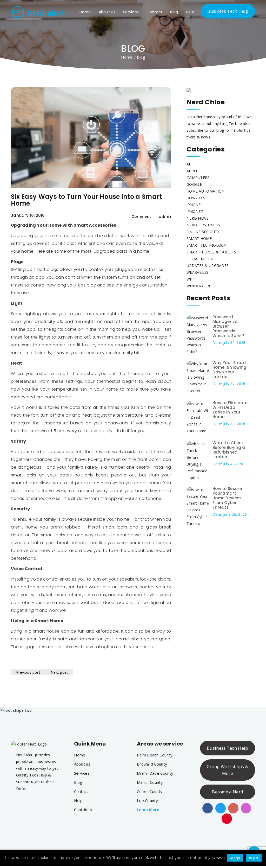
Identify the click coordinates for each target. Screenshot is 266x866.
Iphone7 (195, 211)
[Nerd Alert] (38, 11)
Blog (174, 12)
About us (107, 12)
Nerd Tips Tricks (203, 224)
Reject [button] (253, 858)
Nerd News (198, 218)
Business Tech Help (228, 11)
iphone (194, 204)
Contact (154, 12)
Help (190, 12)
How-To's (196, 197)
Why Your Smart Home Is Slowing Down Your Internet (229, 369)
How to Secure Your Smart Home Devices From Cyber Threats (227, 498)
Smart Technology (206, 245)
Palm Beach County (154, 754)
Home (85, 12)
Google (194, 184)
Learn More (148, 809)
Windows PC (199, 285)
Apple (192, 170)
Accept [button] (235, 858)
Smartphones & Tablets (211, 252)
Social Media (200, 258)
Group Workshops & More (227, 770)
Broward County (152, 764)
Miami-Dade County (155, 773)
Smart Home (199, 238)
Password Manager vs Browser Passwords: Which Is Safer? (228, 326)
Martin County (150, 782)
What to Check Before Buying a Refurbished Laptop (228, 450)
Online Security (203, 231)
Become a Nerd (227, 792)
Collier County (149, 791)
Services (131, 12)
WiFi (190, 279)
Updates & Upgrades (208, 265)
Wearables (198, 272)
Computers (198, 177)
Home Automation (206, 191)
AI (188, 164)
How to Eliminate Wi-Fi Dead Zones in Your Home (230, 409)
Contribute (84, 809)
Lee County (147, 800)
